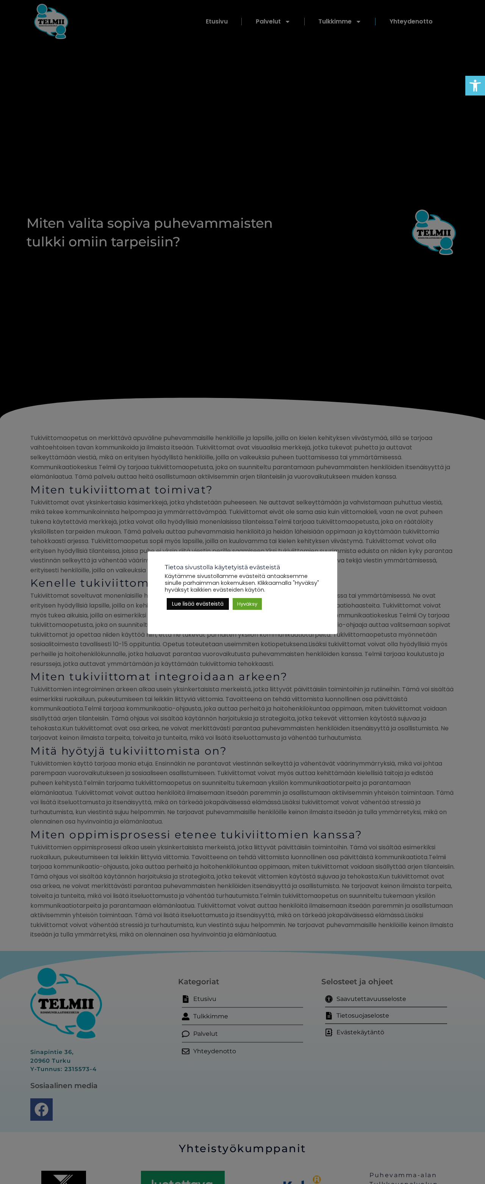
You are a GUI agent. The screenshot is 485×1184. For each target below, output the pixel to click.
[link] (475, 86)
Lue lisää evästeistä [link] (198, 604)
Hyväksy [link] (247, 604)
